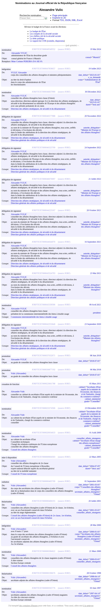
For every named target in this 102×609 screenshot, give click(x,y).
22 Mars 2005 (95, 457)
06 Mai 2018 (95, 369)
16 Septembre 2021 (93, 242)
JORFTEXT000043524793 (43, 273)
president (97, 313)
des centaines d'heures (28, 605)
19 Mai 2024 (95, 49)
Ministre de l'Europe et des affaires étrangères (91, 131)
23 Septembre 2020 (93, 324)
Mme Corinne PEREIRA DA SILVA (26, 61)
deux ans (96, 468)
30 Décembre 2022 (93, 92)
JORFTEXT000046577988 (43, 116)
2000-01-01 (95, 532)
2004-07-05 (95, 466)
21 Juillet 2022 (95, 179)
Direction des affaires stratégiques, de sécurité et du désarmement (38, 109)
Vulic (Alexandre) (18, 373)
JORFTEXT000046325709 (43, 147)
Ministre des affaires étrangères (92, 288)
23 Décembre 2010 (93, 408)
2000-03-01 (95, 559)
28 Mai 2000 (95, 525)
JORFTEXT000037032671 (43, 355)
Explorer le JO (59, 18)
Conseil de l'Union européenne (24, 474)
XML (74, 20)
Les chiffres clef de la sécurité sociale (45, 36)
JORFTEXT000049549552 (43, 49)
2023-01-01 (95, 75)
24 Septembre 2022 (93, 147)
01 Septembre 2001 (93, 481)
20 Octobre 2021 (94, 210)
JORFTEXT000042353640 (43, 324)
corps (80, 80)
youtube (50, 41)
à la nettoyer (88, 605)
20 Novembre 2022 (93, 116)
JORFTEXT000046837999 (43, 92)
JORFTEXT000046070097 (43, 179)
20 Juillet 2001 (95, 501)
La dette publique (37, 38)
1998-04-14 (95, 576)
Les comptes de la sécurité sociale (44, 34)
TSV (62, 20)
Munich (96, 57)
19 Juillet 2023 (95, 68)
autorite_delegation (91, 128)
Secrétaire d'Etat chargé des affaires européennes (90, 442)
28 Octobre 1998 (94, 573)
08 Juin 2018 (95, 355)
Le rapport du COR (38, 41)
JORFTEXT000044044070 (43, 242)
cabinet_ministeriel (93, 399)
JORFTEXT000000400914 (43, 525)
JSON (68, 20)
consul (88, 57)
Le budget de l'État (38, 31)
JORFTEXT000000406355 (43, 501)
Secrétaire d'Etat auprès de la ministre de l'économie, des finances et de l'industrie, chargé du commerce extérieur (90, 392)
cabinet (82, 387)
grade (86, 401)
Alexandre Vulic (18, 391)
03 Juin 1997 (95, 588)
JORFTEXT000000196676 (43, 573)
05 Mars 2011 (95, 383)
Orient (97, 494)
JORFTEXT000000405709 (43, 481)
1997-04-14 (95, 593)
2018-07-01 (95, 361)
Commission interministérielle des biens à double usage (34, 317)
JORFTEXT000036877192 (43, 369)
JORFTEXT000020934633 (43, 432)
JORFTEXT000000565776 (43, 588)
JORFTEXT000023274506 (43, 408)
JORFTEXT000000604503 (43, 457)
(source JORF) (64, 49)
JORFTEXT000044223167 (43, 210)
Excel (79, 20)
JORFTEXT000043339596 (43, 305)
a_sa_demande (94, 77)
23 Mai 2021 (95, 273)
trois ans (96, 104)
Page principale (59, 15)
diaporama (59, 41)
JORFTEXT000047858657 (43, 68)
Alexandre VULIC (19, 53)
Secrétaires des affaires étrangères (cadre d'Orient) (89, 535)
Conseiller (95, 401)
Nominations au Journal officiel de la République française (51, 3)
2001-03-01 (95, 485)
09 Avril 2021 (95, 305)
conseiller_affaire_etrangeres (89, 438)
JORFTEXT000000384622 (43, 551)
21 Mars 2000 (95, 551)
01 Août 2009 (95, 432)
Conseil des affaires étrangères (23, 450)
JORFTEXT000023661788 (43, 383)
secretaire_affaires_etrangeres (87, 492)
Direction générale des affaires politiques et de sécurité (33, 140)
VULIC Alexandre (19, 72)
